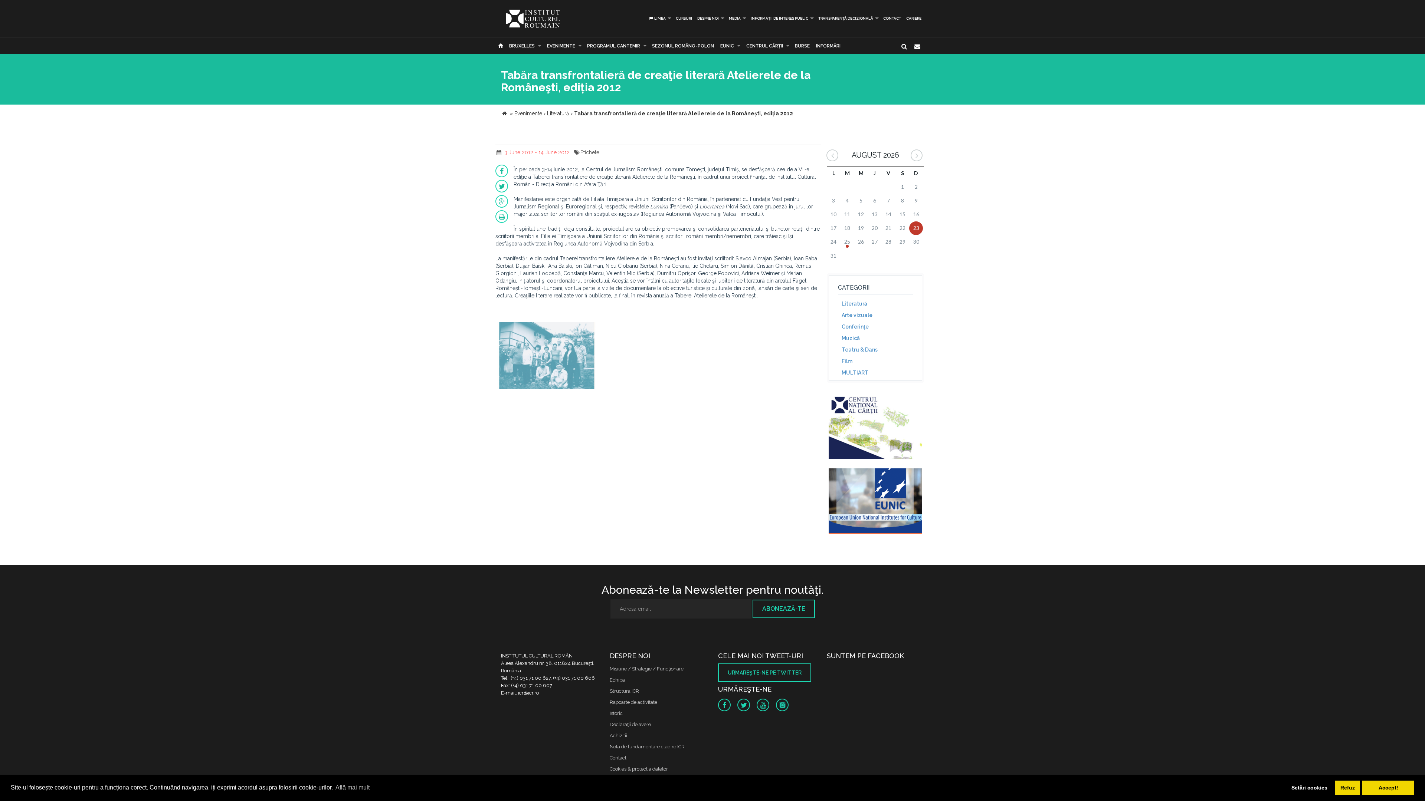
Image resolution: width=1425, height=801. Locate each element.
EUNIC (727, 46)
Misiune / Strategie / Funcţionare (647, 669)
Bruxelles (522, 46)
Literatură (854, 304)
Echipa (617, 680)
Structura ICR (624, 691)
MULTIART (855, 373)
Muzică (851, 338)
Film (847, 361)
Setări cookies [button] (1309, 788)
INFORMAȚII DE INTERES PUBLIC (779, 18)
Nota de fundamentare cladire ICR (647, 746)
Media (735, 18)
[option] (546, 356)
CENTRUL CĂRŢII (764, 46)
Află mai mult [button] (352, 787)
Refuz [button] (1347, 788)
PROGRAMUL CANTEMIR (613, 46)
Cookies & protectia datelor (639, 769)
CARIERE (913, 18)
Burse (802, 46)
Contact (892, 18)
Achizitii (618, 735)
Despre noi (708, 18)
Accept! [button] (1388, 788)
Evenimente (561, 46)
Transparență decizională (845, 18)
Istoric (616, 713)
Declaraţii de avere (630, 724)
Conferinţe (855, 327)
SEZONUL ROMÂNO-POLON (683, 46)
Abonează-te (783, 608)
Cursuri (684, 18)
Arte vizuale (857, 315)
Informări (828, 46)
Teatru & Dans (860, 350)
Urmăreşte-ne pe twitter (765, 673)
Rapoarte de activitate (633, 702)
